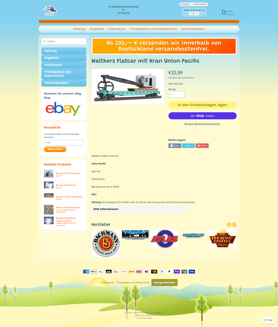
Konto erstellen (200, 4)
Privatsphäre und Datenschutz (153, 29)
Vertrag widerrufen (164, 282)
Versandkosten (193, 29)
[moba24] (50, 10)
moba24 (141, 312)
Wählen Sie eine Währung (194, 10)
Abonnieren (55, 149)
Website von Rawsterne (144, 315)
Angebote (97, 29)
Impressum (117, 29)
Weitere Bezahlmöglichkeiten (202, 124)
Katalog (79, 29)
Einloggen (185, 4)
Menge (172, 89)
